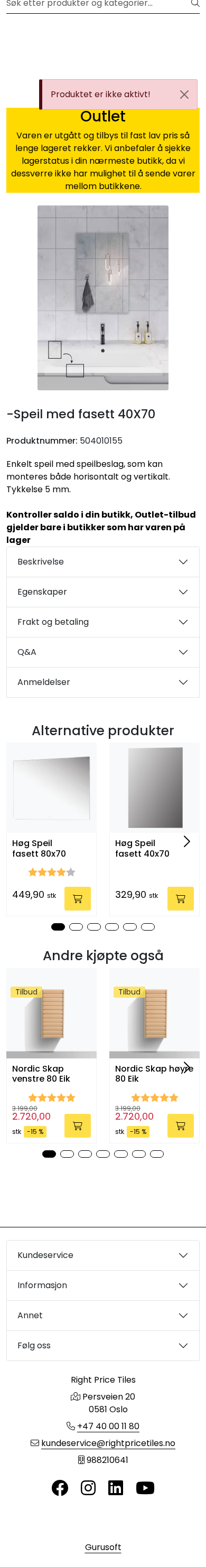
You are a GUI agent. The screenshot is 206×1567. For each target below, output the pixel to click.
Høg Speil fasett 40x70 (142, 848)
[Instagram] (88, 1488)
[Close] (184, 94)
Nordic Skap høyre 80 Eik (154, 1074)
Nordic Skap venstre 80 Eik (41, 1074)
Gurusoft (103, 1547)
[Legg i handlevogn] (77, 899)
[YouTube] (145, 1488)
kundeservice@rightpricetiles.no (108, 1443)
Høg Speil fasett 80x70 (39, 848)
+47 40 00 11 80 (108, 1426)
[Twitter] (59, 1488)
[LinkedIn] (115, 1488)
